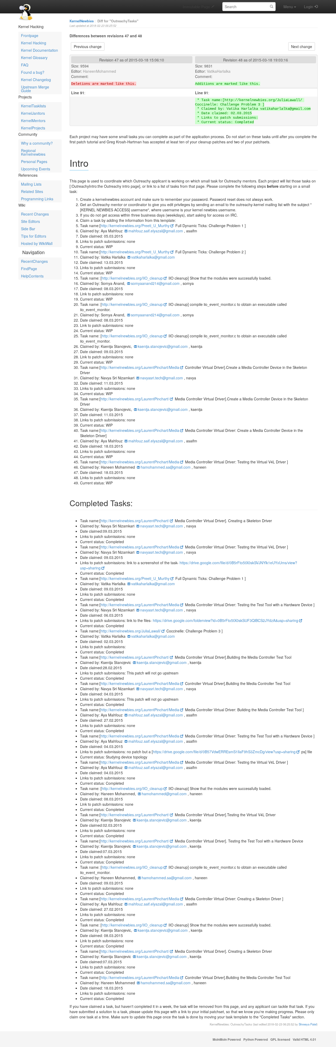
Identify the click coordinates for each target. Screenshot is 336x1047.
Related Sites (32, 191)
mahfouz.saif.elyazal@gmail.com (155, 230)
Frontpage (29, 35)
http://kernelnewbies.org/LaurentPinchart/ (135, 398)
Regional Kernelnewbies (33, 152)
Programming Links (37, 198)
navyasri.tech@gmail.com (161, 377)
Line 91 (77, 92)
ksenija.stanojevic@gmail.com (163, 346)
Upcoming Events (35, 168)
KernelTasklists (33, 105)
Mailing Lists (31, 184)
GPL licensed (280, 1039)
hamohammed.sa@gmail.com (166, 467)
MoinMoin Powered (227, 1039)
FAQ (24, 64)
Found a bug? (32, 72)
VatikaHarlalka (218, 71)
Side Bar (28, 228)
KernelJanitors (33, 113)
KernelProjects (33, 127)
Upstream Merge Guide (35, 88)
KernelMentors (33, 120)
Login (308, 6)
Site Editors (30, 221)
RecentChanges (34, 261)
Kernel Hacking (33, 42)
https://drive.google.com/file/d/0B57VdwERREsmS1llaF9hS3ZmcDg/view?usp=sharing (224, 751)
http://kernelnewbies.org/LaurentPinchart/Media (140, 367)
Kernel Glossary (34, 57)
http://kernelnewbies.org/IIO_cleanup (132, 278)
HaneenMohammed (99, 71)
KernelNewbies (82, 20)
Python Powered (255, 1039)
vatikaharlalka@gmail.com (153, 257)
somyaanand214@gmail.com (155, 283)
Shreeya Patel (308, 1024)
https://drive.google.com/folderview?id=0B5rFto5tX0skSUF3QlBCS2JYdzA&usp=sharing (225, 620)
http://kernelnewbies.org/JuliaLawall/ (131, 631)
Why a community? (37, 143)
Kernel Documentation (39, 50)
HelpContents (32, 276)
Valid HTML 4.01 (304, 1039)
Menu (288, 6)
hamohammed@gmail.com (164, 793)
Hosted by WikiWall (36, 243)
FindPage (29, 268)
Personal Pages (34, 161)
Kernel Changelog (36, 79)
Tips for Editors (33, 236)
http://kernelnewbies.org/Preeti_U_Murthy (135, 225)
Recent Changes (35, 214)
